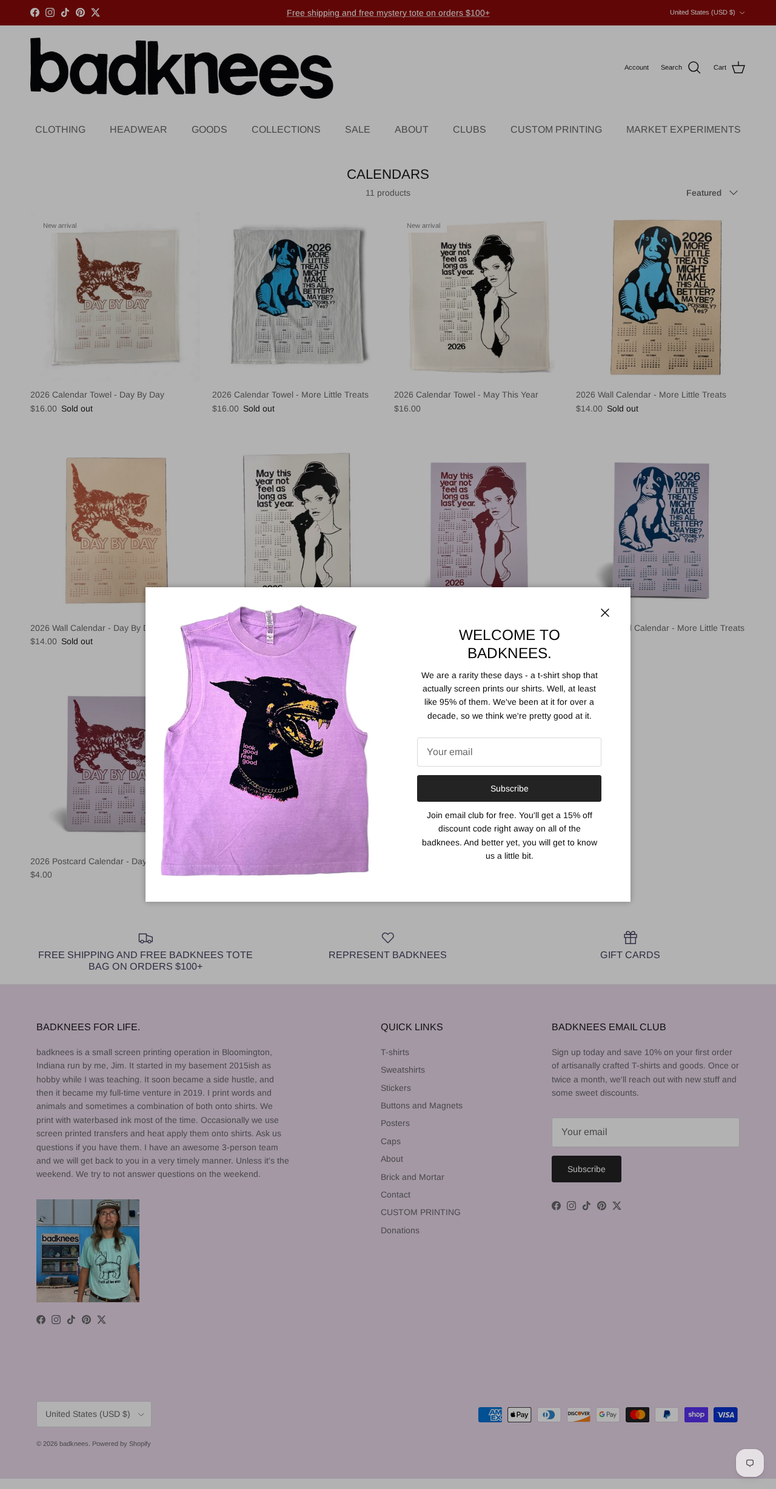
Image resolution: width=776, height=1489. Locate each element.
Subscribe (509, 788)
